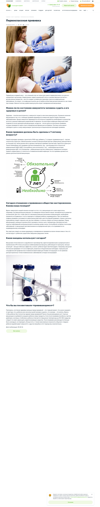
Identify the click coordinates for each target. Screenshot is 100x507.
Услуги (8, 10)
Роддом (41, 10)
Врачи (27, 10)
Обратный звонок (69, 5)
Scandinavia (18, 1)
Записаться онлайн (86, 5)
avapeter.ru (27, 1)
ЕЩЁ (85, 10)
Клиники (34, 10)
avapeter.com (35, 1)
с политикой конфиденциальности (78, 497)
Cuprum (43, 1)
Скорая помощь (74, 1)
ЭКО (80, 10)
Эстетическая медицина (69, 10)
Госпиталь (57, 10)
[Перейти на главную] (14, 6)
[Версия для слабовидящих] (93, 1)
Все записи (16, 331)
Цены (15, 10)
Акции (21, 10)
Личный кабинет (86, 1)
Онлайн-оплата (63, 1)
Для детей (48, 10)
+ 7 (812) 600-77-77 (54, 5)
